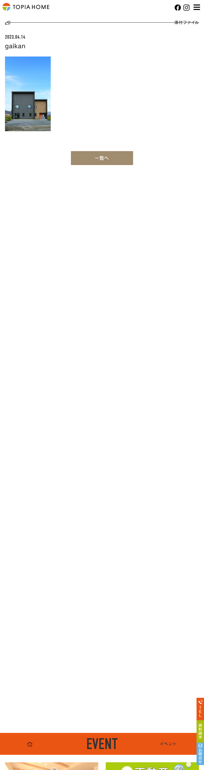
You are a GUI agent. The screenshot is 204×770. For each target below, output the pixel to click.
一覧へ (102, 158)
